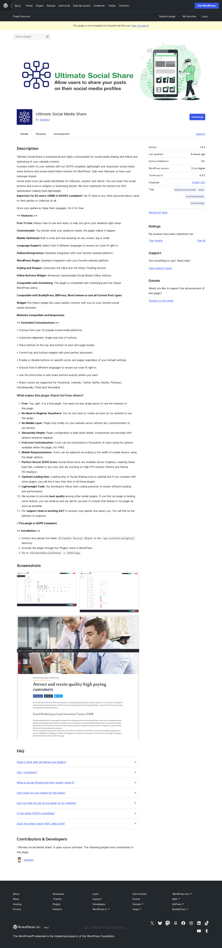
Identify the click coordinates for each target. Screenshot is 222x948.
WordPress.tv (101, 909)
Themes (57, 899)
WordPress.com (182, 894)
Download (197, 117)
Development (62, 134)
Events (136, 899)
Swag (137, 909)
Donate (138, 904)
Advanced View (158, 212)
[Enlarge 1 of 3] (72, 575)
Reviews (41, 134)
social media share (195, 196)
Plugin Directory (21, 16)
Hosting (17, 904)
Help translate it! (140, 25)
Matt (176, 899)
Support (200, 134)
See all (201, 240)
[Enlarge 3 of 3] (135, 619)
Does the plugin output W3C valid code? (41, 823)
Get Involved (140, 894)
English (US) (198, 182)
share (201, 190)
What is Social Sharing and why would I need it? (45, 782)
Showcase (58, 894)
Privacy (17, 909)
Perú (46, 927)
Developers (99, 904)
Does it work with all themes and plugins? (41, 762)
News (16, 899)
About (16, 894)
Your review (156, 240)
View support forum (160, 268)
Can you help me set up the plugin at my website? (46, 803)
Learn (96, 894)
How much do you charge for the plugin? (41, 792)
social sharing (197, 203)
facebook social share (185, 190)
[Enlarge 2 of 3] (135, 575)
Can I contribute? (27, 772)
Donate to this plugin (161, 300)
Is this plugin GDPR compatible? (36, 813)
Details (24, 134)
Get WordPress (207, 5)
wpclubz (45, 119)
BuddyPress (180, 909)
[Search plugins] (47, 36)
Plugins (56, 904)
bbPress (178, 904)
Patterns (57, 909)
